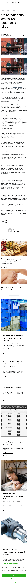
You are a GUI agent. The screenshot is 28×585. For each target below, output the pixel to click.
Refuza (14, 582)
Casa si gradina (11, 10)
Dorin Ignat (6, 34)
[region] (14, 573)
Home (2, 10)
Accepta (14, 575)
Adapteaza (14, 578)
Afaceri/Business (7, 493)
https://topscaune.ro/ (17, 87)
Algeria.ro (14, 2)
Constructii (12, 549)
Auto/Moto (5, 549)
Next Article (4, 267)
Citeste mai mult (8, 350)
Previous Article (6, 239)
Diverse (4, 358)
